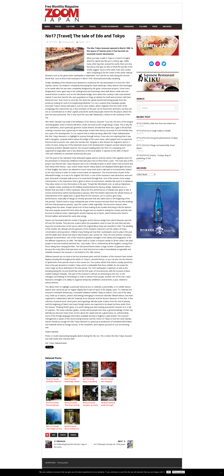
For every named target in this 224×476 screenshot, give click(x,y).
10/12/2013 (53, 42)
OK (168, 472)
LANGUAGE (129, 26)
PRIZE (154, 26)
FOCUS (58, 26)
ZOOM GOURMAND (109, 26)
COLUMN (143, 26)
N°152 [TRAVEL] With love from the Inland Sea (156, 123)
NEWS (47, 26)
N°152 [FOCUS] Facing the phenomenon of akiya (157, 138)
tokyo (63, 435)
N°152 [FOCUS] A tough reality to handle (153, 130)
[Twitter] (164, 63)
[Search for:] (158, 108)
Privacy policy (62, 462)
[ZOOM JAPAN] (61, 22)
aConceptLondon (68, 42)
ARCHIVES (167, 26)
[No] (220, 472)
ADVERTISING (50, 462)
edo (53, 435)
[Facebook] (151, 63)
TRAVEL (92, 26)
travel (73, 435)
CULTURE (70, 26)
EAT (82, 26)
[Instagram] (157, 63)
